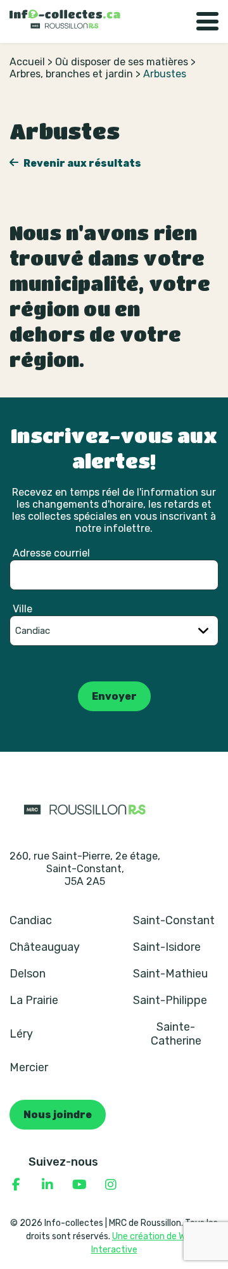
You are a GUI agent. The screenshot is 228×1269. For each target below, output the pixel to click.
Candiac (31, 920)
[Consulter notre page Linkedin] (47, 1184)
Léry (21, 1034)
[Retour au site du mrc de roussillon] (85, 809)
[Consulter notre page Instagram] (110, 1184)
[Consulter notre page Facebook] (16, 1184)
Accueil (27, 62)
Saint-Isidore (167, 947)
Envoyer (114, 696)
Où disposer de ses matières (121, 62)
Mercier (29, 1067)
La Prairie (34, 1000)
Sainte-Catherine (176, 1034)
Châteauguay (45, 947)
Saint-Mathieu (170, 974)
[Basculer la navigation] (207, 22)
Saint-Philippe (170, 1000)
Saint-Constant (174, 920)
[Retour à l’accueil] (65, 19)
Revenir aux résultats (81, 163)
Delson (28, 974)
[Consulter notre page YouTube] (79, 1184)
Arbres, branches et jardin (71, 74)
